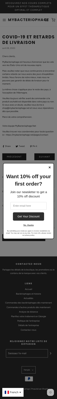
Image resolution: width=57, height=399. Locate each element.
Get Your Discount (28, 216)
